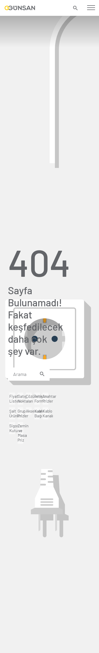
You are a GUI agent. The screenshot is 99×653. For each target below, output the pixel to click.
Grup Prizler (20, 413)
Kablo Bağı (37, 413)
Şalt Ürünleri (12, 413)
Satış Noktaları (20, 398)
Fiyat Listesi (12, 398)
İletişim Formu (37, 398)
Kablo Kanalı (45, 413)
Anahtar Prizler (45, 398)
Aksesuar (29, 411)
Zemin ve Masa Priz (20, 432)
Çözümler (29, 396)
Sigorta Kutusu (12, 428)
